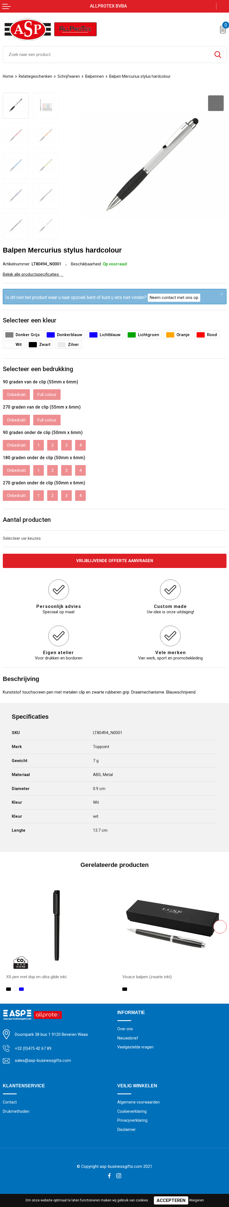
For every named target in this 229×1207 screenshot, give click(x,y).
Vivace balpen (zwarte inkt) (147, 977)
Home (8, 76)
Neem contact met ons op (174, 297)
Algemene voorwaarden (138, 1102)
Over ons (125, 1029)
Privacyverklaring (132, 1120)
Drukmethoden (16, 1111)
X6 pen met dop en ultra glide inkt (36, 977)
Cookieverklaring (132, 1111)
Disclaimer (126, 1129)
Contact (10, 1102)
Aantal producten (27, 519)
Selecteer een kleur (29, 320)
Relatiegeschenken (35, 76)
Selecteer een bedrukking (38, 369)
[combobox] (106, 54)
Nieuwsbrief (127, 1038)
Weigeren (196, 1200)
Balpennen (94, 76)
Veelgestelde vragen (135, 1047)
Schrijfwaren (69, 76)
